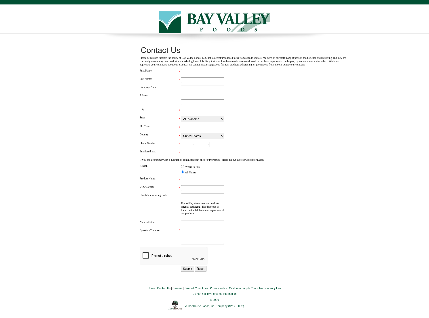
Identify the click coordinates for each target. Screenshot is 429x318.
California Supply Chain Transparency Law (255, 288)
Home (151, 288)
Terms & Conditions (196, 288)
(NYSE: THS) (236, 306)
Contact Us (163, 288)
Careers (177, 288)
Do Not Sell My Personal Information (215, 293)
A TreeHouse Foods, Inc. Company (206, 306)
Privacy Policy (218, 288)
